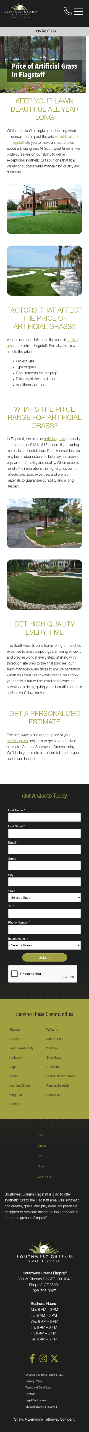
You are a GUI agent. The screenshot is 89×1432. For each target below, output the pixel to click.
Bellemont (16, 1039)
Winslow (52, 1048)
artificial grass (54, 439)
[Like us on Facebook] (32, 1362)
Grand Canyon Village (61, 1076)
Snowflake (53, 1095)
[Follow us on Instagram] (43, 1362)
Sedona (14, 1104)
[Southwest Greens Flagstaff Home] (21, 10)
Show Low (53, 1058)
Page (12, 1067)
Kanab (13, 1076)
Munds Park (54, 1039)
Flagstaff (15, 1030)
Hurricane (53, 1067)
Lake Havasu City (21, 1048)
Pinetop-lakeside (57, 1086)
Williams (52, 1030)
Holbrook (15, 1058)
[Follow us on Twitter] (54, 1362)
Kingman (15, 1095)
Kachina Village (19, 1086)
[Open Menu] (78, 11)
